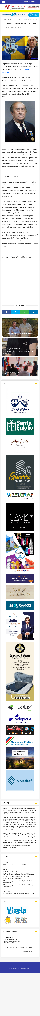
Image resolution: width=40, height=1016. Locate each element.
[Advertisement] (20, 281)
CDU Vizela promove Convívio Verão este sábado (18, 333)
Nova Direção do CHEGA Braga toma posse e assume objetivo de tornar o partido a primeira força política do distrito (20, 351)
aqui (10, 257)
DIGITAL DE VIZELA (29, 2)
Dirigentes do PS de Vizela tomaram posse (16, 373)
